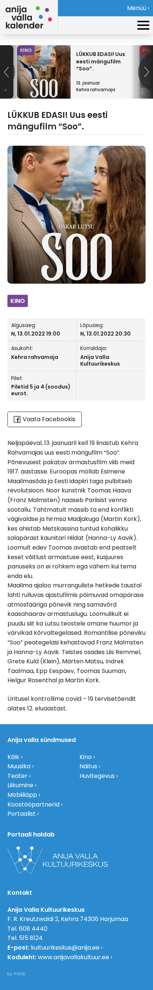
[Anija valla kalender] (29, 17)
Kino (85, 757)
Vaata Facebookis (49, 419)
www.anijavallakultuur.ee (73, 957)
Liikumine (20, 785)
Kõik (13, 757)
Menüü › (138, 8)
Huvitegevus (97, 776)
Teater (17, 776)
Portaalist (21, 813)
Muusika (18, 766)
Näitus (88, 766)
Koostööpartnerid (33, 804)
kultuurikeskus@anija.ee (65, 947)
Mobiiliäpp (22, 795)
